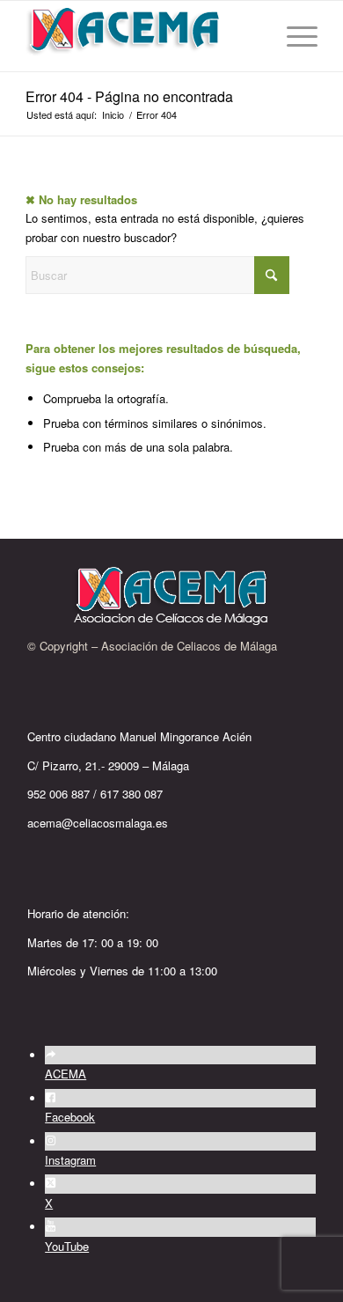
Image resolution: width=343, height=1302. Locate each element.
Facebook (70, 1116)
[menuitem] (293, 36)
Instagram (70, 1159)
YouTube (67, 1246)
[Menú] (293, 36)
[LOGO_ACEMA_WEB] (142, 36)
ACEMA (65, 1073)
